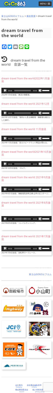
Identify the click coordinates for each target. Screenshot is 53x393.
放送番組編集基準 (34, 386)
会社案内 (19, 386)
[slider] (46, 90)
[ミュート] (40, 90)
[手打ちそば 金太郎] (39, 307)
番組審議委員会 (21, 390)
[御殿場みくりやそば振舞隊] (39, 328)
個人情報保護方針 (39, 390)
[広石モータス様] (14, 349)
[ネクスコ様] (14, 308)
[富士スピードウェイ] (39, 349)
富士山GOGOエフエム (12, 16)
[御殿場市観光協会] (14, 366)
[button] (45, 3)
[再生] (5, 90)
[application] (26, 90)
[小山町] (39, 290)
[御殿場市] (14, 290)
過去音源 (30, 16)
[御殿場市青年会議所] (14, 329)
